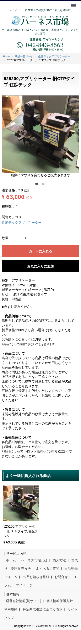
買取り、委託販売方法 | (55, 29)
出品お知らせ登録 (36, 577)
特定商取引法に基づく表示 (43, 609)
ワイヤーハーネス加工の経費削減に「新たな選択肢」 (41, 10)
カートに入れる (40, 251)
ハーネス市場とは (12, 29)
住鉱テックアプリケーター (22, 222)
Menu (74, 3)
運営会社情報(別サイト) (23, 601)
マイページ (24, 585)
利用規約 (10, 609)
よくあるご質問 (47, 569)
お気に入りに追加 (40, 266)
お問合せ (61, 577)
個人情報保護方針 (59, 601)
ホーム (11, 560)
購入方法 (31, 29)
